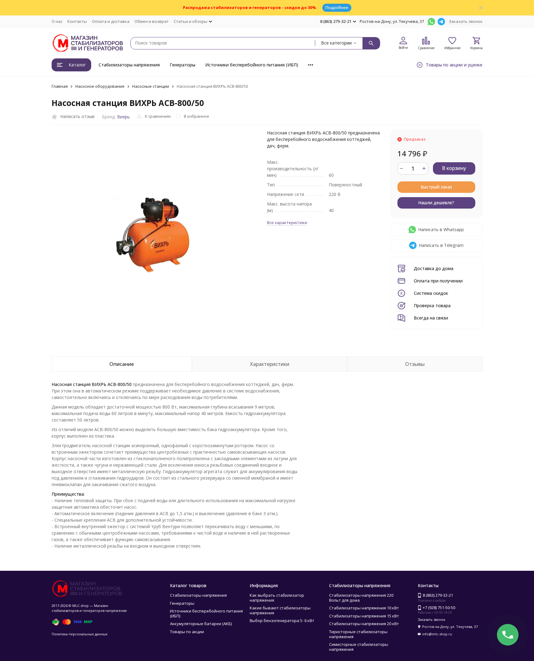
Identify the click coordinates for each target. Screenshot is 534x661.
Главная (60, 86)
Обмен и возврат (151, 21)
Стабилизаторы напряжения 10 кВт (364, 608)
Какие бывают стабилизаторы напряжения (280, 610)
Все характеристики (287, 222)
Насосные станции (150, 86)
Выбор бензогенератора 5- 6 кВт (282, 620)
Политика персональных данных (80, 634)
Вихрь (123, 117)
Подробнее (336, 7)
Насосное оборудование (100, 86)
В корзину (454, 168)
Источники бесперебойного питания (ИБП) (251, 65)
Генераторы (182, 65)
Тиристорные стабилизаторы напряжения (358, 634)
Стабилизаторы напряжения (129, 65)
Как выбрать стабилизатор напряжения (277, 597)
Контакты (77, 21)
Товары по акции (187, 631)
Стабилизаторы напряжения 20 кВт (364, 623)
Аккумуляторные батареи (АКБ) (201, 623)
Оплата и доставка (110, 21)
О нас (57, 21)
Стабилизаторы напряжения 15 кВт (364, 616)
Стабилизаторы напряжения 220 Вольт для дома (361, 597)
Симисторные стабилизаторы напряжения (358, 647)
